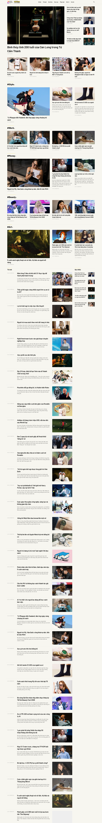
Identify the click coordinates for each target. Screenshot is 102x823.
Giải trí (67, 2)
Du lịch (72, 2)
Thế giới (45, 2)
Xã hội (39, 2)
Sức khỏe (50, 2)
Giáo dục (56, 2)
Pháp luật (62, 2)
